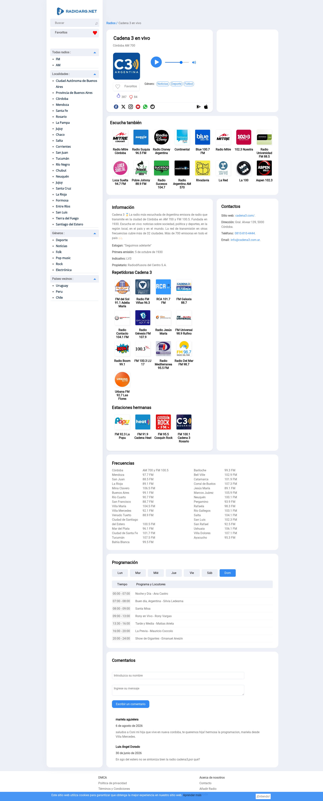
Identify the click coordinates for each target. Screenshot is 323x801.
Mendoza (62, 105)
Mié (155, 573)
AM (58, 65)
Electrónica (64, 270)
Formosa (62, 200)
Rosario (61, 117)
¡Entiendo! (263, 796)
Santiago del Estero (69, 224)
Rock (59, 264)
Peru (59, 291)
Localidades (61, 74)
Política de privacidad (112, 783)
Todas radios (61, 52)
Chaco (60, 135)
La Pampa (63, 123)
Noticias (61, 246)
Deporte (62, 240)
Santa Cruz (63, 188)
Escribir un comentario (130, 704)
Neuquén (62, 176)
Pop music (63, 258)
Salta (59, 140)
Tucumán (62, 158)
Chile (59, 297)
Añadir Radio (207, 789)
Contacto (205, 783)
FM (58, 59)
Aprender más (192, 795)
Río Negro (63, 164)
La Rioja (61, 194)
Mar (138, 573)
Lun (120, 573)
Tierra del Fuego (67, 218)
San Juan (62, 152)
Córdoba (62, 99)
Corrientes (63, 146)
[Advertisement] (192, 9)
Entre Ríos (63, 206)
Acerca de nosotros (212, 777)
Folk (58, 252)
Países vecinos (62, 279)
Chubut (61, 170)
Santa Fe (62, 111)
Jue (173, 573)
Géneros (58, 233)
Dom (227, 573)
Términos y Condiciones (114, 789)
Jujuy (59, 129)
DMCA (102, 777)
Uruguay (62, 286)
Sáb (209, 573)
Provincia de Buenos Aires (74, 93)
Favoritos (61, 32)
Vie (192, 573)
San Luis (61, 212)
